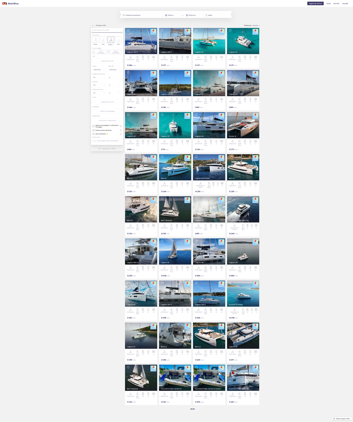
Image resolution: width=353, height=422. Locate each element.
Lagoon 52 (131, 347)
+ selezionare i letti (107, 61)
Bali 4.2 (232, 178)
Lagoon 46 (199, 262)
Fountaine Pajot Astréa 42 (171, 389)
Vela (103, 44)
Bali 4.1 (129, 178)
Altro (118, 44)
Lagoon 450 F (132, 52)
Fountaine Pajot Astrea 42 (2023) (208, 389)
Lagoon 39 (165, 136)
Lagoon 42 (199, 52)
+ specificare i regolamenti (107, 120)
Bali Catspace (166, 220)
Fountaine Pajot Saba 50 (239, 389)
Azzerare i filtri (109, 148)
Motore (95, 44)
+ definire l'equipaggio (107, 111)
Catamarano (111, 44)
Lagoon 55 (165, 262)
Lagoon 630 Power (202, 178)
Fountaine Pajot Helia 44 (239, 220)
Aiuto (328, 3)
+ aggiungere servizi (107, 102)
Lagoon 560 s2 (133, 262)
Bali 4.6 (130, 220)
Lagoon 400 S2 (167, 94)
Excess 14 (232, 136)
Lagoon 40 (131, 136)
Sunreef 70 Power (236, 304)
